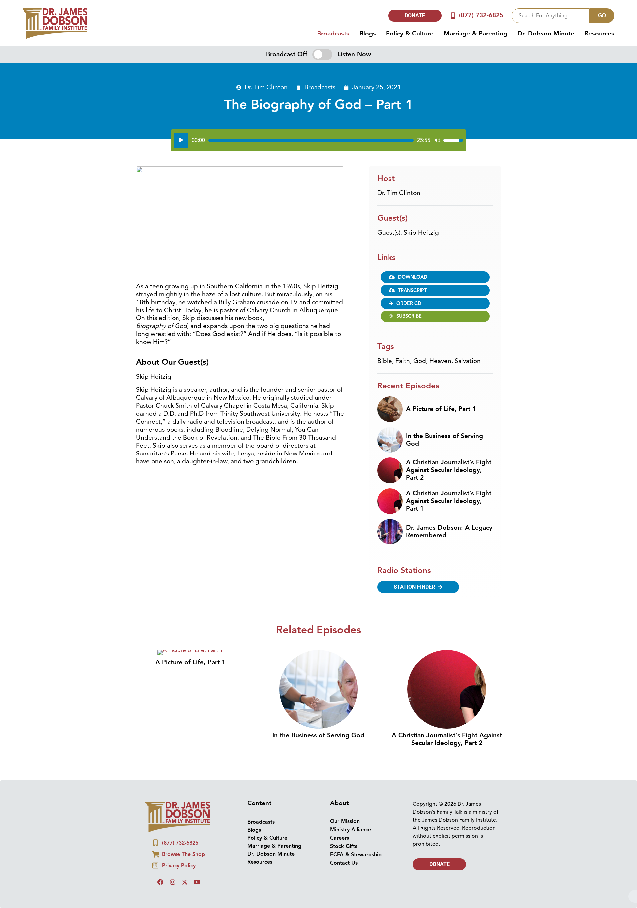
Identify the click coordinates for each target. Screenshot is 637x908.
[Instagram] (172, 882)
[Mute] (437, 140)
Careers (339, 838)
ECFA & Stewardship (356, 854)
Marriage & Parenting (475, 33)
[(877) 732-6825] (453, 15)
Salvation (468, 361)
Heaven (440, 361)
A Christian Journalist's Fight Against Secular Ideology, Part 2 (447, 739)
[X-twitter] (185, 882)
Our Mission (345, 821)
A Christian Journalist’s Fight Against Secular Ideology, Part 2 (448, 470)
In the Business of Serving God (444, 440)
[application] (318, 140)
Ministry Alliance (350, 829)
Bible (384, 361)
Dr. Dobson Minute (545, 33)
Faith (402, 361)
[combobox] (551, 15)
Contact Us (344, 863)
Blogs (367, 33)
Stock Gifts (343, 846)
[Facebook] (160, 882)
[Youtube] (197, 882)
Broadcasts (333, 33)
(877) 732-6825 (481, 15)
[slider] (311, 140)
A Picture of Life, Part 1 (441, 409)
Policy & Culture (410, 33)
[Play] (181, 140)
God (419, 361)
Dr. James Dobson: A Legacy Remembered (449, 531)
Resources (599, 33)
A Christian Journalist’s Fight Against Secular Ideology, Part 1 (448, 501)
